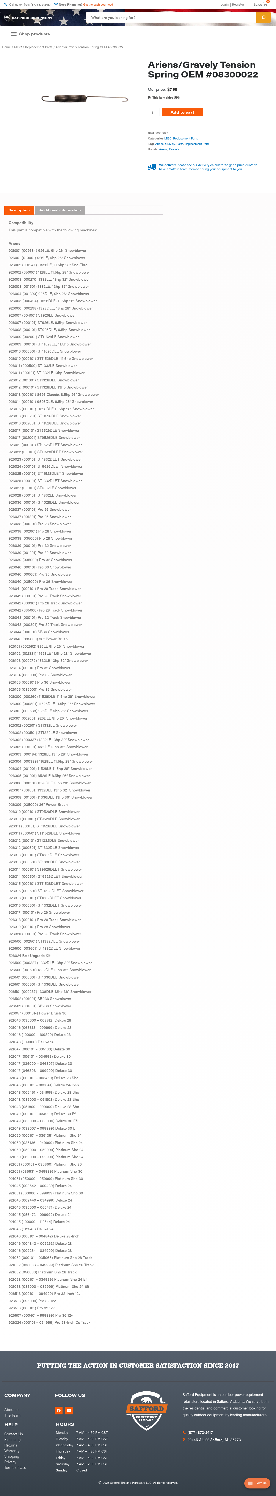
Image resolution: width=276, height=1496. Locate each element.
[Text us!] (257, 1484)
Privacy (10, 1461)
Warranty (11, 1450)
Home (6, 47)
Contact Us (13, 1433)
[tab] (19, 210)
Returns (10, 1445)
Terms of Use (15, 1467)
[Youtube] (69, 1410)
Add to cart (182, 112)
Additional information (60, 210)
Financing (12, 1439)
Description (19, 210)
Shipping (11, 1456)
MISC (18, 47)
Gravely (170, 144)
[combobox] (171, 17)
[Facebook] (59, 1410)
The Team (12, 1415)
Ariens (159, 144)
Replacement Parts (38, 47)
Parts (179, 144)
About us (11, 1409)
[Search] (263, 17)
